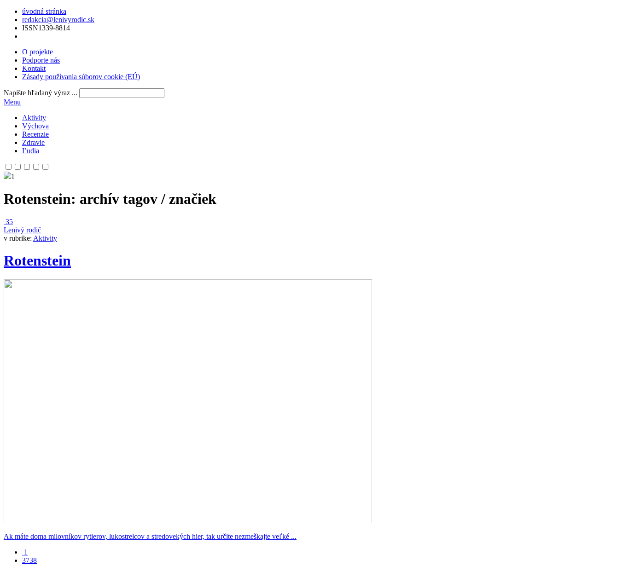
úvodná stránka (44, 11)
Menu (12, 102)
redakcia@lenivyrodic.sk (58, 19)
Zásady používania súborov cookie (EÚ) (81, 77)
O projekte (37, 52)
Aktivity (34, 117)
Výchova (35, 126)
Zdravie (33, 142)
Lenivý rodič (22, 230)
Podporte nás (41, 60)
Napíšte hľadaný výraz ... (40, 93)
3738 (29, 560)
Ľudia (30, 151)
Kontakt (34, 68)
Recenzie (35, 134)
